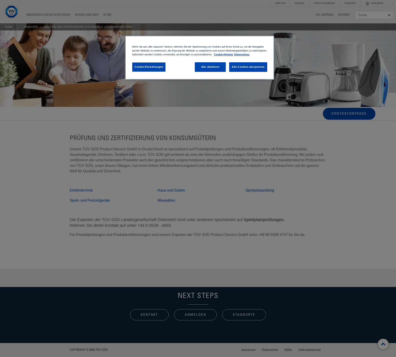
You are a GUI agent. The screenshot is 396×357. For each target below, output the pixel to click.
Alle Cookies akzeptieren (248, 66)
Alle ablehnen (210, 66)
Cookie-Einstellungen (149, 66)
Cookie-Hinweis (223, 54)
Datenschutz (242, 54)
